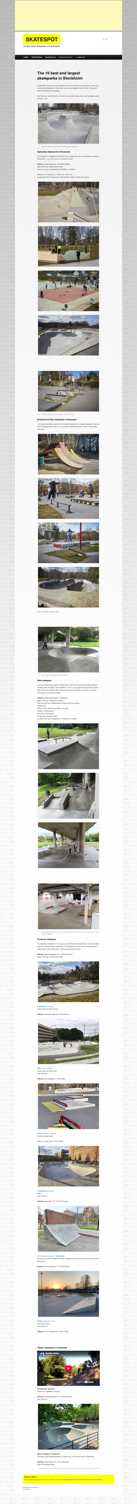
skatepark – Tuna (46, 1321)
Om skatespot (26, 1489)
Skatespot (42, 39)
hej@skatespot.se (68, 1479)
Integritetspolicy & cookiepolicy (31, 1487)
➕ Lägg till (80, 57)
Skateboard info (65, 57)
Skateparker (37, 57)
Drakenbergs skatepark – (51, 1256)
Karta (26, 57)
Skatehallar (50, 57)
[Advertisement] (68, 15)
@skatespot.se (98, 1479)
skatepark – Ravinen (47, 1133)
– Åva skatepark (45, 1068)
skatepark (45, 1006)
